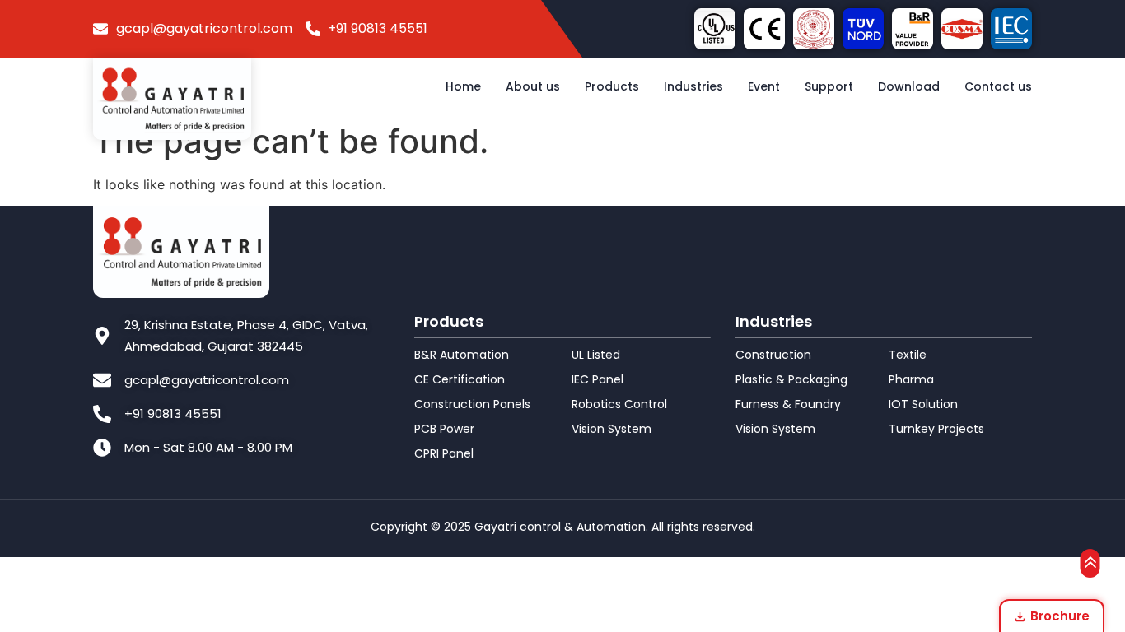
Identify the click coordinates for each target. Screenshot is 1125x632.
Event (764, 86)
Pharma (911, 379)
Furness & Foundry (788, 404)
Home (463, 86)
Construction (773, 354)
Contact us (998, 86)
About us (533, 86)
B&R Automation (461, 354)
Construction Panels (472, 404)
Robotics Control (619, 404)
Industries (693, 86)
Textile (908, 354)
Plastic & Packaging (791, 379)
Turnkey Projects (936, 429)
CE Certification (459, 379)
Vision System (611, 429)
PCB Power (444, 429)
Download (909, 86)
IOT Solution (923, 404)
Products (612, 86)
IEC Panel (597, 379)
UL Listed (596, 354)
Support (829, 86)
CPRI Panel (444, 453)
